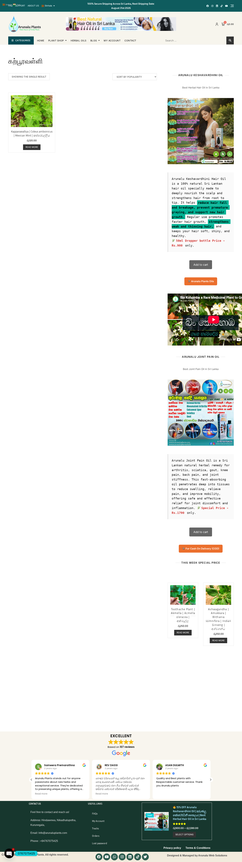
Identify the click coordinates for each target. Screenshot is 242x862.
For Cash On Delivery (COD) (202, 548)
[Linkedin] (129, 856)
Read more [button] (75, 793)
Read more (32, 147)
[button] (31, 779)
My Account (98, 820)
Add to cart (200, 264)
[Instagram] (122, 856)
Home (40, 40)
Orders (95, 835)
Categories (22, 40)
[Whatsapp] (114, 856)
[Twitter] (145, 856)
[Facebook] (98, 856)
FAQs (94, 813)
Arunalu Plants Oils (202, 281)
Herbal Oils (78, 40)
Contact (130, 40)
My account (112, 40)
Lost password (99, 843)
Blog (93, 40)
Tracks (95, 828)
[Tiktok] (137, 856)
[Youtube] (106, 856)
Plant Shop (56, 40)
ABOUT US (33, 5)
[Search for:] (183, 40)
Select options (184, 834)
